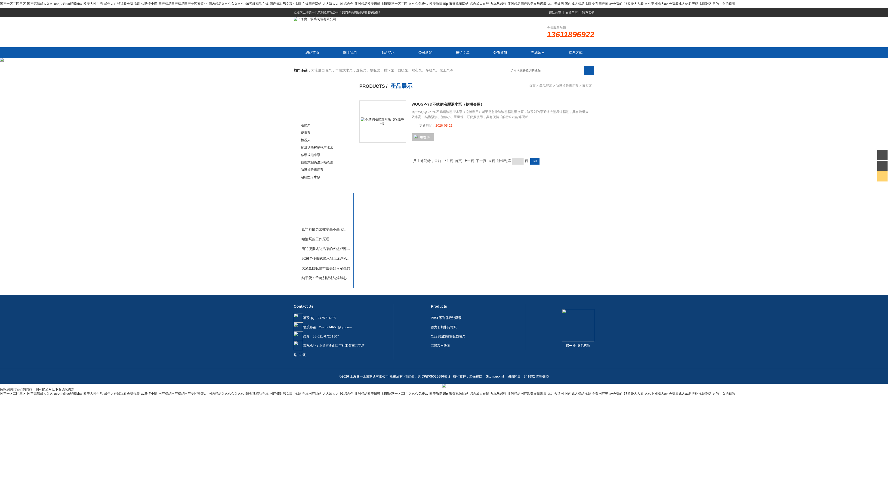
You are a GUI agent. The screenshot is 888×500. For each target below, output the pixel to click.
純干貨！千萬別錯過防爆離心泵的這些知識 (326, 278)
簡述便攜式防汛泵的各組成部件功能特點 (326, 249)
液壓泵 (306, 125)
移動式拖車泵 (310, 155)
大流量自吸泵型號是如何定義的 (326, 268)
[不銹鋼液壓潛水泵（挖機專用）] (383, 121)
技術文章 (463, 52)
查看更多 (309, 187)
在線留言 (572, 12)
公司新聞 (425, 52)
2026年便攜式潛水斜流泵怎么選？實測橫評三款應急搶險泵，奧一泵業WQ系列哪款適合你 (326, 258)
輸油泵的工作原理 (315, 239)
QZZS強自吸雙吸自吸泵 (448, 336)
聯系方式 (576, 52)
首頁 (532, 86)
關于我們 (350, 52)
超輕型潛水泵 (310, 177)
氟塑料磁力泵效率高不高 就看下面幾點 (326, 229)
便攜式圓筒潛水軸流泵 (317, 162)
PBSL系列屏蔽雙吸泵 (446, 318)
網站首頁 (555, 12)
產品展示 (388, 52)
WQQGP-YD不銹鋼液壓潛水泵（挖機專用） (448, 104)
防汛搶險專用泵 (314, 115)
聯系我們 (588, 12)
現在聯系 (422, 138)
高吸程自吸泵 (440, 345)
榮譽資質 (500, 52)
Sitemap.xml (495, 376)
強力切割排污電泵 (444, 327)
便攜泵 (306, 132)
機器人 (306, 140)
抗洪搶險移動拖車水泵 (317, 147)
